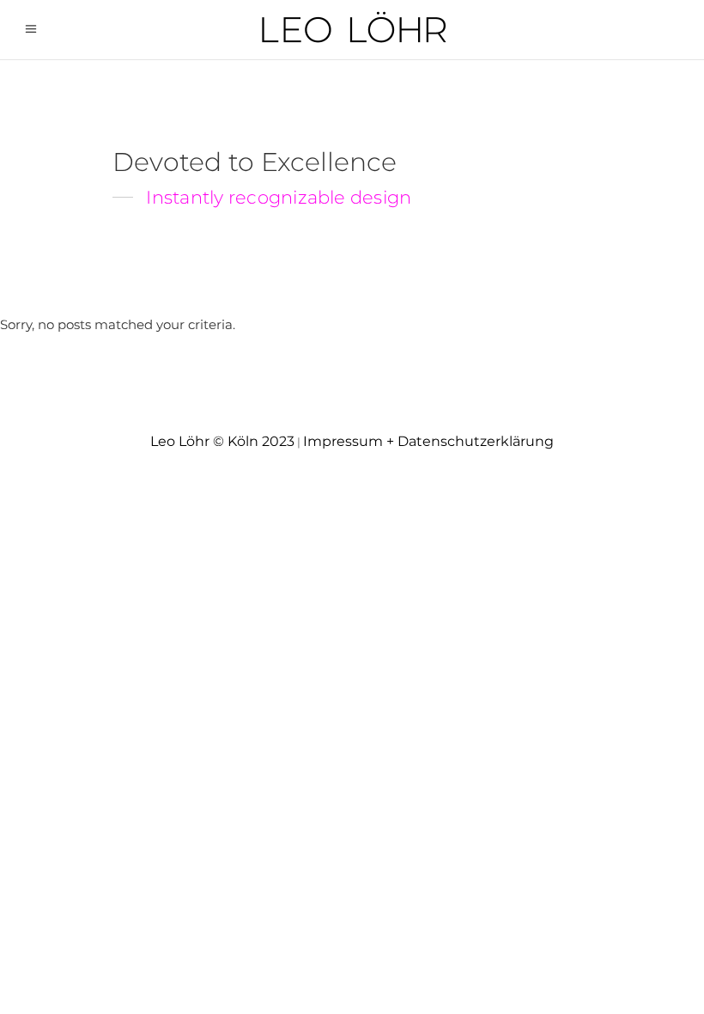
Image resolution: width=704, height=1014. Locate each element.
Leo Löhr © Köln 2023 (222, 441)
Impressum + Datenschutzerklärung (428, 441)
